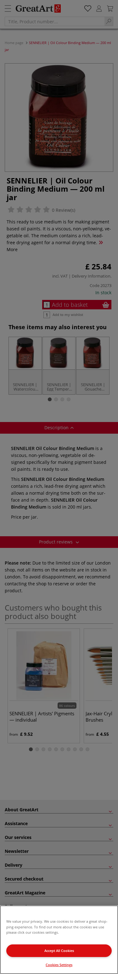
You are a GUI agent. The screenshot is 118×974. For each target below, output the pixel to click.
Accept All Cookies (59, 950)
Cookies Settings (59, 964)
